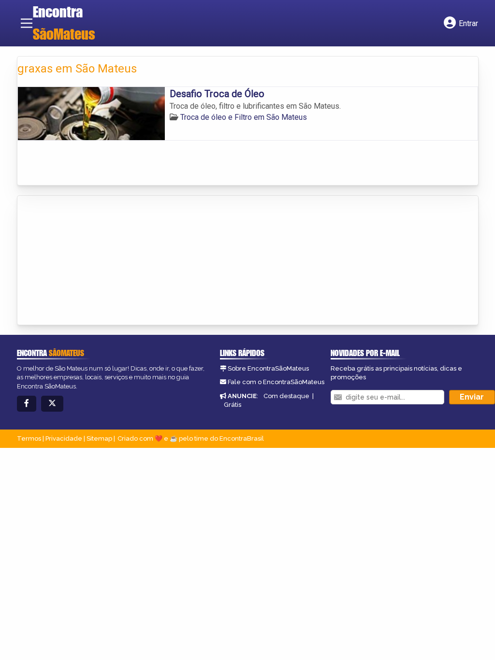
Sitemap (99, 438)
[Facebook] (26, 404)
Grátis (232, 404)
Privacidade (63, 438)
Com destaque (286, 396)
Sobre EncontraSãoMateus (268, 368)
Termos (29, 438)
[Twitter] (52, 404)
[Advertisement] (89, 261)
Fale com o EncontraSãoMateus (276, 382)
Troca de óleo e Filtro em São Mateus (243, 117)
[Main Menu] (26, 23)
